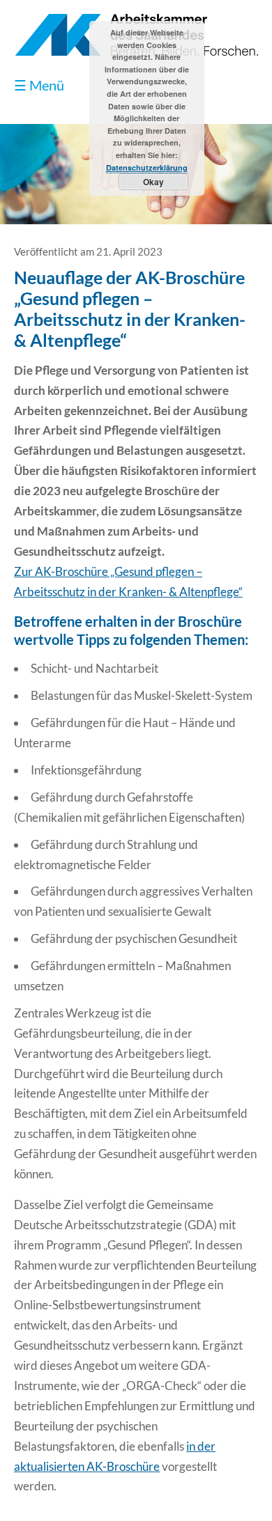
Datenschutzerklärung (147, 167)
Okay (153, 182)
